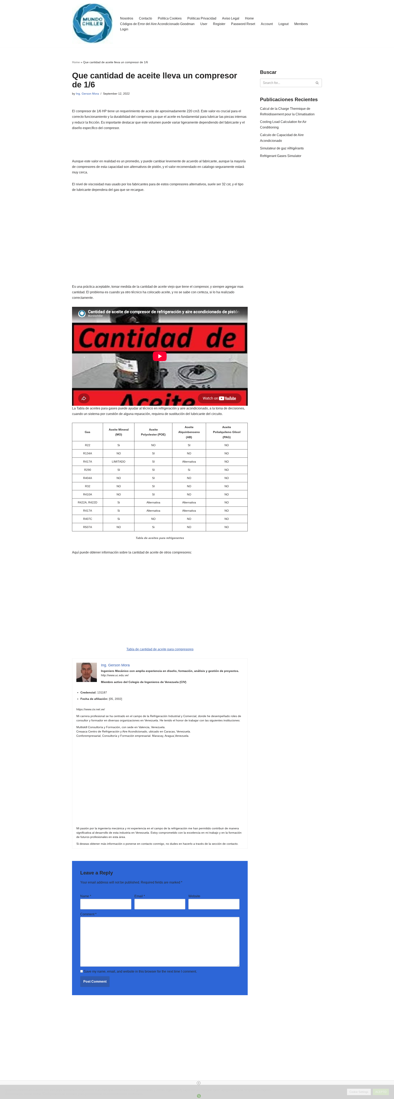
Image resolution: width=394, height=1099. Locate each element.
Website (194, 896)
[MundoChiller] (92, 24)
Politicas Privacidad (201, 18)
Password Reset (243, 24)
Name (85, 896)
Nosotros (126, 18)
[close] (198, 1083)
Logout (283, 24)
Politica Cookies (170, 18)
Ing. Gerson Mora (87, 93)
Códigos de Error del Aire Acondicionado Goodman (157, 24)
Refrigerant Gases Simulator (280, 156)
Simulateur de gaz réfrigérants (282, 148)
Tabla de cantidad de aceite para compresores (160, 649)
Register (219, 24)
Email (139, 896)
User (203, 24)
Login (124, 29)
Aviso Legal (230, 18)
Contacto (145, 18)
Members (301, 24)
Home (249, 18)
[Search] (317, 83)
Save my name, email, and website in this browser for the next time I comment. (140, 971)
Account (267, 24)
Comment (88, 914)
